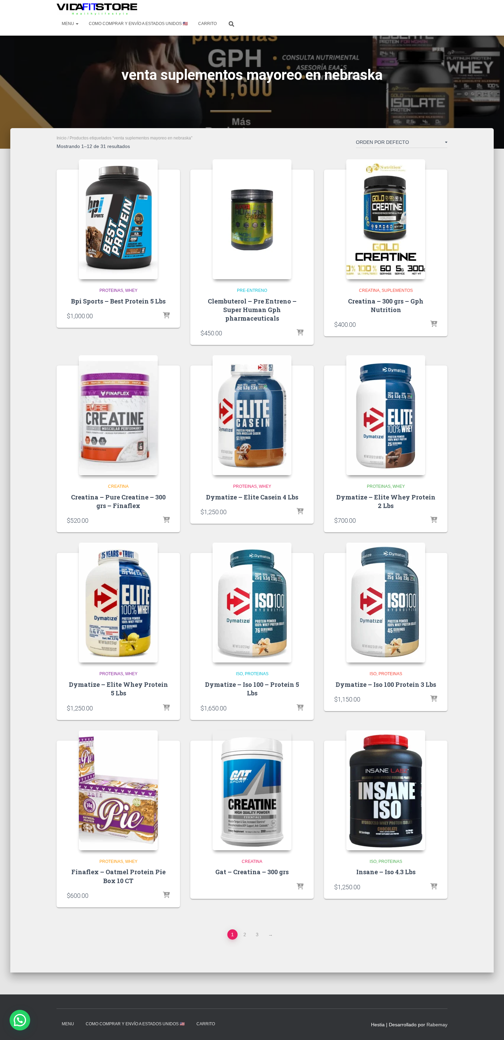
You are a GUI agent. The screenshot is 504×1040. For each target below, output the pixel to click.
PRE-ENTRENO (252, 290)
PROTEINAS (111, 290)
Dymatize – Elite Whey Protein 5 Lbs (118, 688)
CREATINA (369, 290)
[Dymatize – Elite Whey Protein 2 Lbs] (385, 415)
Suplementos (397, 290)
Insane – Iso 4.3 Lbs (386, 872)
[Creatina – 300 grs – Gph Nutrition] (385, 219)
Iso (239, 673)
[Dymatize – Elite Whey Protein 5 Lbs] (118, 603)
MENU (68, 23)
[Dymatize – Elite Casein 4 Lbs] (252, 415)
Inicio (62, 138)
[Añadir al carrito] (166, 315)
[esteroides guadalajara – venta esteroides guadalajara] (96, 9)
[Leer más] (433, 699)
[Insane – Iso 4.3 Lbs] (385, 790)
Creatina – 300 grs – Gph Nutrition (385, 305)
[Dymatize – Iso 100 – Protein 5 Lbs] (252, 603)
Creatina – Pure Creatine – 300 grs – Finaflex (118, 501)
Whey (131, 290)
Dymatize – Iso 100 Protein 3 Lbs (386, 684)
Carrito (207, 23)
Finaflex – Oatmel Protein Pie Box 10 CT (118, 876)
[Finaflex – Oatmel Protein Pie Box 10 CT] (118, 790)
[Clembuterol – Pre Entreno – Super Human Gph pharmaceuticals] (252, 219)
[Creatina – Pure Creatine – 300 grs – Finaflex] (118, 415)
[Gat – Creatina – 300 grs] (252, 790)
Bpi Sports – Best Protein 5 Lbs (118, 301)
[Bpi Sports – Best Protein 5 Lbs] (118, 219)
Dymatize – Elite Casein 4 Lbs (252, 497)
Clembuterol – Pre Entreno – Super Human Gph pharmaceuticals (252, 309)
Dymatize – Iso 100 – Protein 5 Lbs (252, 688)
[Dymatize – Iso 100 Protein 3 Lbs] (385, 603)
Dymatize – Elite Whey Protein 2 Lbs (385, 501)
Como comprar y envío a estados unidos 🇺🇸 (138, 23)
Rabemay (437, 1024)
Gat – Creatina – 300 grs (252, 872)
